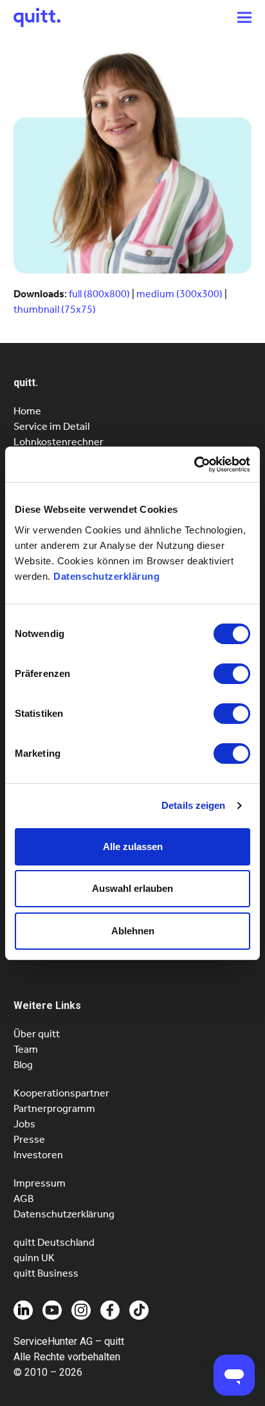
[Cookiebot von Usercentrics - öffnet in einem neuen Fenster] (194, 464)
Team (26, 1049)
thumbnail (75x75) (55, 309)
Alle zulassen (133, 846)
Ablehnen (132, 930)
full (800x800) (99, 294)
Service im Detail (51, 426)
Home (27, 411)
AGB (23, 1198)
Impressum (40, 1183)
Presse (29, 1139)
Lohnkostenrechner (59, 442)
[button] (244, 17)
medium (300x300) (179, 294)
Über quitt (37, 1034)
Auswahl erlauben (132, 888)
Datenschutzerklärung (106, 576)
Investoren (38, 1155)
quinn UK (34, 1258)
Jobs (24, 1124)
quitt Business (46, 1273)
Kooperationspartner (61, 1093)
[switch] (232, 673)
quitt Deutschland (54, 1242)
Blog (23, 1065)
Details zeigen (193, 805)
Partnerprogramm (54, 1108)
